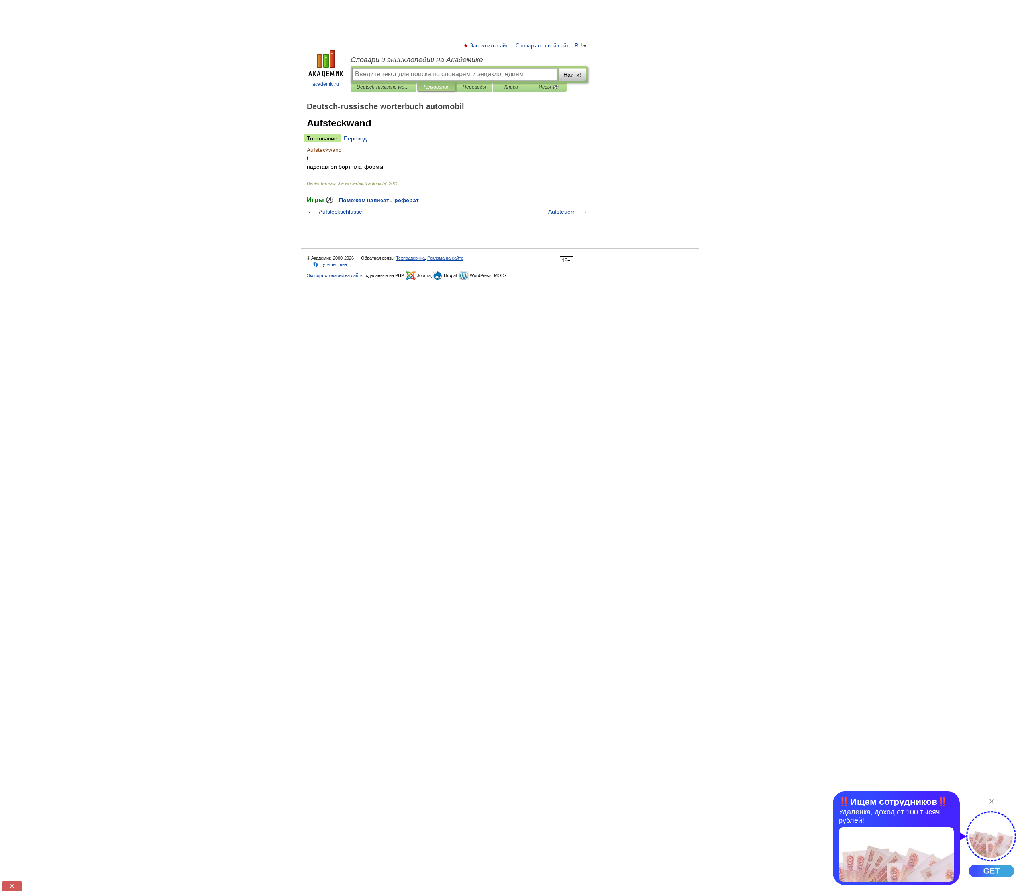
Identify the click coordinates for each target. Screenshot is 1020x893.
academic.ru (325, 84)
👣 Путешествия (330, 264)
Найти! (572, 74)
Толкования (436, 87)
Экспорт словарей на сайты (335, 275)
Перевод (355, 138)
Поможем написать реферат (379, 200)
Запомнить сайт (489, 46)
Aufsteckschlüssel (341, 211)
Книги (511, 87)
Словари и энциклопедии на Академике (417, 60)
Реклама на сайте (445, 258)
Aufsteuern (562, 211)
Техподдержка (410, 258)
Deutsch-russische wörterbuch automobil (383, 87)
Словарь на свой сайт (542, 46)
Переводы (474, 87)
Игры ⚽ (548, 87)
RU (578, 46)
